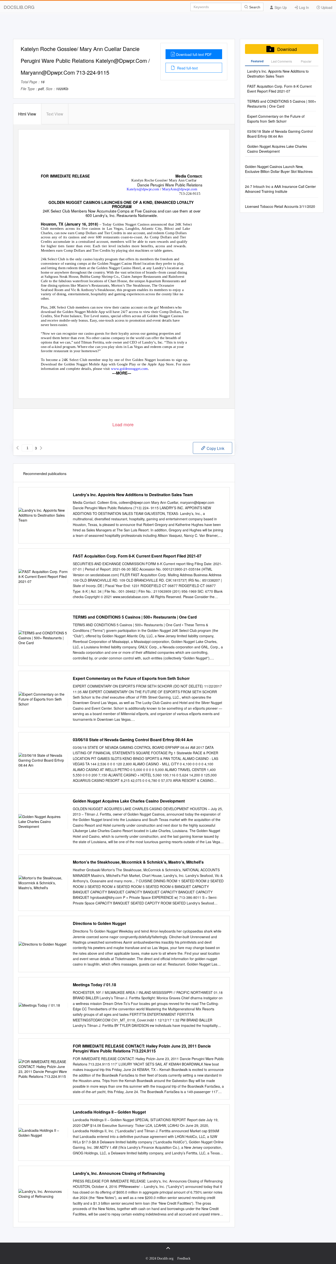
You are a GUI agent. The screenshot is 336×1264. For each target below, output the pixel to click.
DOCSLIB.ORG (19, 7)
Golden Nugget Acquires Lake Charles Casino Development (129, 801)
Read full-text (187, 68)
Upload (326, 7)
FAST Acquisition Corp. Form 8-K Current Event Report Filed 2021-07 (137, 556)
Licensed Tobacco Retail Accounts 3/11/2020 (280, 206)
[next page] (41, 447)
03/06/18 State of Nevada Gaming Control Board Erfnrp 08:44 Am (133, 739)
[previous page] (17, 447)
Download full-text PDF (194, 54)
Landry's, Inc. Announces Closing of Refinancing (119, 1173)
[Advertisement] (168, 28)
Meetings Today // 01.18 (94, 984)
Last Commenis (281, 61)
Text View (54, 114)
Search (254, 7)
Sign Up (280, 7)
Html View (27, 114)
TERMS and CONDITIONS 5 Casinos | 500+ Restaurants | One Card (135, 617)
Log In (303, 7)
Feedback (183, 1258)
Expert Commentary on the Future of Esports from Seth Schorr (131, 678)
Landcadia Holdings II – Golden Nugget (109, 1112)
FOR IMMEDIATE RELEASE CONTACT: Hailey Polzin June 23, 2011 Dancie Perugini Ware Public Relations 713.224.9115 (142, 1048)
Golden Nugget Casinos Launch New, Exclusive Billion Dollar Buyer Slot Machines (279, 169)
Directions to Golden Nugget (99, 923)
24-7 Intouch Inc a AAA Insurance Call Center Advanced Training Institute (280, 189)
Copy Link (215, 448)
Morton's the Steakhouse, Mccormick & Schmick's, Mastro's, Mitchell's (138, 862)
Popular (306, 61)
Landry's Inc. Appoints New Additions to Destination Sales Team (133, 494)
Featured (257, 61)
